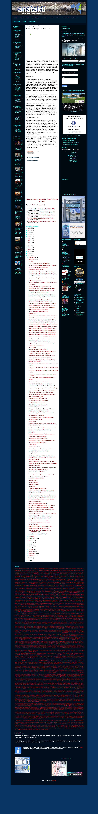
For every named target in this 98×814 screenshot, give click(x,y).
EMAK (48, 639)
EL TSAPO (40, 639)
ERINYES (51, 641)
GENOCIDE (18, 652)
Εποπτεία (51, 583)
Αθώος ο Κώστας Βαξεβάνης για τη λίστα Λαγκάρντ (41, 392)
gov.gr (76, 652)
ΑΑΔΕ (47, 568)
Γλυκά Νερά (40, 576)
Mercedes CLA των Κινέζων (24, 679)
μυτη (72, 594)
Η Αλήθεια (39, 585)
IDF (53, 660)
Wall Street (80, 725)
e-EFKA (29, 638)
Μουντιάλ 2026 (52, 594)
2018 (29, 245)
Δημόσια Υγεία (45, 577)
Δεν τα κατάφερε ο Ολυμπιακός (36, 415)
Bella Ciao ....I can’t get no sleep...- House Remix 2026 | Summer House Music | (18, 251)
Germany (31, 261)
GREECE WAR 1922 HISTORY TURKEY (56, 653)
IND (82, 660)
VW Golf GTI (44, 725)
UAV (54, 720)
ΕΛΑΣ (64, 582)
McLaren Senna (36, 678)
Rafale (16, 701)
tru (58, 717)
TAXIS (33, 713)
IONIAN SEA (74, 662)
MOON (34, 686)
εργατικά (71, 583)
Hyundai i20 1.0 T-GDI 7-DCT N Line (73, 657)
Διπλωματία (45, 579)
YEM (19, 729)
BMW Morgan (17, 626)
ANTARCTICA (24, 615)
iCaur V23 (69, 659)
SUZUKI (61, 711)
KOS (78, 669)
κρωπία (66, 590)
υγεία (19, 608)
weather (38, 726)
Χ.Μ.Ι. (67, 607)
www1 (39, 728)
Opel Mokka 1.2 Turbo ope (47, 692)
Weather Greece (44, 726)
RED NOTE (41, 701)
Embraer (51, 639)
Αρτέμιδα (45, 572)
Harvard (81, 654)
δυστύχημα (52, 579)
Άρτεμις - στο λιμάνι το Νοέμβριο (36, 471)
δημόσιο (50, 578)
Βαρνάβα (25, 575)
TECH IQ (43, 713)
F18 (33, 643)
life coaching (41, 674)
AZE (28, 621)
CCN (36, 628)
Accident (60, 609)
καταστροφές (53, 588)
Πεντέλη (53, 598)
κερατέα (66, 588)
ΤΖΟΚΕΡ (19, 606)
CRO (24, 634)
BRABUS (48, 626)
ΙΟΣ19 (56, 587)
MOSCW (46, 686)
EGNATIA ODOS (18, 639)
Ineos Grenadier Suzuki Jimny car (31, 662)
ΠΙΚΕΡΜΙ (73, 158)
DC (41, 635)
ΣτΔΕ (45, 603)
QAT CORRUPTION (70, 700)
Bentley (55, 622)
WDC (35, 726)
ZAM (25, 729)
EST (74, 641)
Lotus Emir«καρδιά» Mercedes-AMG (24, 675)
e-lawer (77, 308)
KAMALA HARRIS (36, 667)
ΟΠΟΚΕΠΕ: (41, 597)
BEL (46, 622)
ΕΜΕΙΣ (15, 18)
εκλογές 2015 (51, 580)
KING (31, 669)
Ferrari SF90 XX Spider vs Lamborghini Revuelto (55, 646)
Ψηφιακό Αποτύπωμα (28, 609)
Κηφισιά (78, 588)
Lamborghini (47, 670)
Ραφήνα (39, 601)
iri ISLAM (42, 663)
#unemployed (41, 568)
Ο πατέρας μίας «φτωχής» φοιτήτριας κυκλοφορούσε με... (43, 336)
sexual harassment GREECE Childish (39, 707)
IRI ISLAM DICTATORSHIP (50, 663)
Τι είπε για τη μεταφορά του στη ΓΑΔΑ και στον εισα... (41, 434)
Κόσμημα (48, 590)
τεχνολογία (80, 604)
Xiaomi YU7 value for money (61, 728)
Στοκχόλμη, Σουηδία (33, 484)
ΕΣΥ (74, 583)
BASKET (19, 622)
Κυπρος (81, 590)
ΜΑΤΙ (53, 592)
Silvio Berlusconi (68, 707)
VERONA (75, 722)
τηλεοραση (24, 606)
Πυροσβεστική (29, 601)
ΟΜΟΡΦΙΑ (65, 18)
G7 (59, 650)
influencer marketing (46, 662)
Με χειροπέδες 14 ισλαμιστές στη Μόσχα (38, 476)
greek (79, 653)
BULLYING (29, 627)
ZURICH (42, 729)
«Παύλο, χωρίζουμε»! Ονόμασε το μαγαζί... (39, 528)
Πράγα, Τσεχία (32, 444)
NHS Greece (28, 688)
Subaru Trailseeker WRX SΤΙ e (28, 711)
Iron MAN (79, 663)
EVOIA (74, 642)
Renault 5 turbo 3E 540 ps (25, 703)
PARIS (52, 694)
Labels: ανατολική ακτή (30, 670)
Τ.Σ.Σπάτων (55, 604)
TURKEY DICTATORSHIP (37, 719)
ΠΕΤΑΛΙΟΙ (74, 598)
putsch (44, 700)
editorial (72, 638)
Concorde (46, 631)
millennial (27, 684)
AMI (47, 613)
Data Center (27, 635)
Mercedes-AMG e (34, 680)
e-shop (32, 638)
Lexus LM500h (17, 674)
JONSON (60, 666)
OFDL (39, 691)
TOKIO (55, 715)
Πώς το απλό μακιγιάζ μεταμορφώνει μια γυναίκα (40, 515)
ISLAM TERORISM (26, 665)
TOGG (52, 715)
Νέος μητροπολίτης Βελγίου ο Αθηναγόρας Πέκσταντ (41, 408)
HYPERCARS (58, 657)
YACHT (74, 728)
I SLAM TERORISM (60, 659)
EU (15, 642)
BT (63, 626)
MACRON (69, 675)
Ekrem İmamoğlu (27, 639)
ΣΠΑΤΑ (73, 153)
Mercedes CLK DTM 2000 (43, 679)
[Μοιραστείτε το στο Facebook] (32, 153)
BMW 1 (61, 623)
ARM (64, 615)
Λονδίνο (70, 591)
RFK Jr (74, 703)
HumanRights (25, 657)
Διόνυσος (40, 579)
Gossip (69, 652)
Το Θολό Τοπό (79, 316)
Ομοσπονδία (22, 597)
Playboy (68, 696)
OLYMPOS (55, 691)
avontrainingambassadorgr (20, 621)
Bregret (55, 626)
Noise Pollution (18, 690)
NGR (24, 688)
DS (64, 637)
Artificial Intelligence (77, 615)
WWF (33, 728)
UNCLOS (72, 720)
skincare (78, 707)
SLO (57, 708)
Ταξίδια (59, 604)
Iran (27, 663)
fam (42, 643)
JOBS (43, 666)
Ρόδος (50, 601)
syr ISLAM (48, 712)
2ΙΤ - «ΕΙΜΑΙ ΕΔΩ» (33, 524)
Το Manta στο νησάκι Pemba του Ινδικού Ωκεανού (41, 455)
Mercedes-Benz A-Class (19, 682)
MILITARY (76, 683)
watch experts (30, 726)
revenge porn (70, 703)
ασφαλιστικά (17, 573)
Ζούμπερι (32, 585)
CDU (41, 628)
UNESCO (17, 722)
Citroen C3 (64, 630)
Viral (28, 723)
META (76, 682)
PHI (47, 696)
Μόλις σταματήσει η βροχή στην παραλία (38, 411)
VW (36, 725)
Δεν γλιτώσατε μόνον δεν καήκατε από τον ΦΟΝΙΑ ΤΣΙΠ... (41, 208)
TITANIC (48, 715)
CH (46, 628)
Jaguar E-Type (58, 665)
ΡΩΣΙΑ (53, 601)
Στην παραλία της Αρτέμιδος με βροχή (38, 349)
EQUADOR (44, 641)
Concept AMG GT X (39, 631)
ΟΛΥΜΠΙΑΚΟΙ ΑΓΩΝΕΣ (73, 596)
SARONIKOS (34, 705)
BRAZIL (52, 626)
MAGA (82, 675)
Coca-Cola (24, 631)
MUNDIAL (70, 686)
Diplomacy (16, 637)
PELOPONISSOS (73, 695)
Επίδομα (42, 583)
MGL (47, 683)
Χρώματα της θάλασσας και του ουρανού (38, 292)
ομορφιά (17, 597)
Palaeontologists (42, 694)
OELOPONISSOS (34, 691)
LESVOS (81, 672)
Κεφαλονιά (71, 588)
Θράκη (28, 587)
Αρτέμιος (49, 572)
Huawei (17, 657)
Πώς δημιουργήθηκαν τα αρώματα (37, 402)
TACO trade (61, 712)
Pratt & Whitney (68, 699)
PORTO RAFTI (50, 699)
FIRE (45, 647)
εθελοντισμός (71, 579)
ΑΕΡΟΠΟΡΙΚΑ (69, 568)
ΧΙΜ (82, 607)
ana (53, 613)
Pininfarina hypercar (52, 696)
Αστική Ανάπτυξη (76, 572)
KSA (17, 670)
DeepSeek (47, 635)
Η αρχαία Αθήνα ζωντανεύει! (35, 280)
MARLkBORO (56, 676)
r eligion (82, 700)
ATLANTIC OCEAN (51, 616)
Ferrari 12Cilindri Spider (28, 645)
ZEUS (39, 729)
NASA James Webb (41, 687)
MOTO (50, 686)
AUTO (64, 618)
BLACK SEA (43, 623)
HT (15, 657)
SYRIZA (52, 712)
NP (58, 690)
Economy (66, 638)
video (16, 723)
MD (44, 678)
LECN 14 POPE (76, 672)
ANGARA (69, 613)
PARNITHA (57, 694)
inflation (40, 662)
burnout (55, 627)
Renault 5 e (76, 701)
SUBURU (36, 711)
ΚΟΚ (37, 590)
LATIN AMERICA (52, 672)
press (82, 699)
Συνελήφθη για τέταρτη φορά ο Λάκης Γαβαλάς (40, 518)
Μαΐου (30, 547)
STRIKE (81, 709)
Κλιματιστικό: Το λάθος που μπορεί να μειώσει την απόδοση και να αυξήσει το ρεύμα (73, 35)
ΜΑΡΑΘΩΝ (32, 593)
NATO (47, 687)
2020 (29, 240)
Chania (50, 628)
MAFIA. (79, 675)
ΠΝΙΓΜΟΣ (25, 600)
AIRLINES (58, 610)
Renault (53, 701)
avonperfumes (56, 619)
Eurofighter (31, 642)
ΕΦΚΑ (23, 585)
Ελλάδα (67, 582)
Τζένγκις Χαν (32, 486)
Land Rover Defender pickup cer (35, 672)
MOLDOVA (17, 686)
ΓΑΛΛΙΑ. (69, 575)
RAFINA (19, 701)
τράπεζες (61, 606)
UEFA (59, 720)
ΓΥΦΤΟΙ (57, 576)
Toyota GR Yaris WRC (73, 716)
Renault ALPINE (33, 703)
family (44, 643)
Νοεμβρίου (31, 259)
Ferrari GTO (24, 646)
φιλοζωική (40, 607)
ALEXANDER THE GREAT (26, 611)
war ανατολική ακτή (21, 726)
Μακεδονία (22, 592)
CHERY (66, 628)
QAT (54, 700)
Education (77, 638)
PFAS (45, 696)
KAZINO (55, 667)
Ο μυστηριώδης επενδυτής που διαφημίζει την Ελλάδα (42, 440)
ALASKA (73, 610)
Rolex (42, 704)
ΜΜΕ (37, 594)
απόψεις (37, 572)
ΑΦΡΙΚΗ (79, 573)
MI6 (49, 683)
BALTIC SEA (65, 621)
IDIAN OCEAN (57, 660)
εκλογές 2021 (73, 580)
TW (45, 720)
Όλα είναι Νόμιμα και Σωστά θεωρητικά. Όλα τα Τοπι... (40, 218)
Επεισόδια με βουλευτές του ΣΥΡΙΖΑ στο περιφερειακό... (42, 307)
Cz (67, 634)
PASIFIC (66, 694)
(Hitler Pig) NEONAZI (23, 568)
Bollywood (44, 626)
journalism (72, 666)
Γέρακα (78, 575)
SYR (44, 712)
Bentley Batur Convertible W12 (63, 622)
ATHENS (35, 616)
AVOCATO (81, 618)
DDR (43, 635)
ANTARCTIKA (29, 615)
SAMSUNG (23, 705)
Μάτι (56, 592)
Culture (41, 634)
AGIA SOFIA (29, 610)
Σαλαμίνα (57, 601)
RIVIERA (81, 703)
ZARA (30, 729)
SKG (75, 707)
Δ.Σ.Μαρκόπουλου (79, 576)
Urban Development (26, 722)
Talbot (74, 712)
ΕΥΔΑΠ (81, 583)
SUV (58, 711)
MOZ (57, 686)
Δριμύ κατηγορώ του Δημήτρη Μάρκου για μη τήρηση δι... (42, 332)
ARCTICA (54, 615)
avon (16, 619)
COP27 (78, 631)
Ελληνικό (24, 583)
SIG (61, 707)
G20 (57, 650)
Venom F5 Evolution (66, 722)
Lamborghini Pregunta (74, 670)
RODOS (36, 704)
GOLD (59, 652)
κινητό (24, 590)
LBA (61, 672)
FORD (67, 647)
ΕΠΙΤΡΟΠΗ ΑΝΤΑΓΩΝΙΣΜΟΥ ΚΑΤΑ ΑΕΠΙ (38, 469)
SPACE (45, 709)
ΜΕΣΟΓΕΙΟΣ (61, 592)
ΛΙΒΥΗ (61, 591)
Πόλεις (29, 600)
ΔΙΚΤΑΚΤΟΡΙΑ (34, 579)
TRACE (28, 717)
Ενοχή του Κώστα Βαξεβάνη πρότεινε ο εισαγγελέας (41, 417)
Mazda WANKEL (18, 678)
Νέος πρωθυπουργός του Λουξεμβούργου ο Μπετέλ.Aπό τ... (43, 324)
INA (81, 660)
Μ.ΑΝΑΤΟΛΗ (80, 591)
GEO (22, 652)
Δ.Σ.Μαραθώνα (71, 576)
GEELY (76, 650)
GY (56, 654)
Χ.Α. (64, 607)
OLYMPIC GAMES (47, 691)
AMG (44, 613)
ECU (69, 638)
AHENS (36, 610)
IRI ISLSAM (33, 663)
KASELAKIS (44, 667)
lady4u (41, 670)
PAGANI (17, 694)
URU (36, 722)
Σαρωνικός (77, 601)
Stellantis (75, 709)
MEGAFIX (63, 678)
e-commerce (24, 638)
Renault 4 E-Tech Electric (60, 701)
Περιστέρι (64, 598)
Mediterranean (52, 678)
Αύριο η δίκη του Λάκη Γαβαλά (36, 396)
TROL (57, 717)
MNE (73, 684)
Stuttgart (17, 711)
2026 (29, 228)
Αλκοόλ (32, 570)
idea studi (36, 660)
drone (58, 637)
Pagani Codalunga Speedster (24, 694)
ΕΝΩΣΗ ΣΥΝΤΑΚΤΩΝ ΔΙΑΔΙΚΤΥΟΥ (65, 296)
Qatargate (77, 700)
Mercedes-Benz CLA (28, 682)
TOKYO (58, 715)
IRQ (82, 663)
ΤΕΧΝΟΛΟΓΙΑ (75, 18)
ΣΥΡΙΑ (21, 604)
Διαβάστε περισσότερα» (76, 110)
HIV (54, 656)
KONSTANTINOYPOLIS (68, 669)
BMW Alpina (72, 623)
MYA (16, 687)
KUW (19, 670)
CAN (80, 627)
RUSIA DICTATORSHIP (77, 704)
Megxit (67, 678)
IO (67, 662)
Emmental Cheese (57, 639)
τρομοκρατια (71, 606)
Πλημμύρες (21, 600)
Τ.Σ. (51, 604)
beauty (34, 622)
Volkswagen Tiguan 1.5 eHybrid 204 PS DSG (75, 723)
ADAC (64, 609)
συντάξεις (17, 604)
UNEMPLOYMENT (78, 720)
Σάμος (61, 601)
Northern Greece (40, 690)
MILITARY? (21, 684)
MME (69, 684)
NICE (33, 688)
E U (81, 637)
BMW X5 (21, 626)
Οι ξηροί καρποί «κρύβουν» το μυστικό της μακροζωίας (42, 505)
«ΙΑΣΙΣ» (16, 568)
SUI (47, 711)
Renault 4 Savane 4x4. (69, 701)
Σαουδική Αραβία (71, 601)
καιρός (81, 587)
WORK (74, 726)
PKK (64, 696)
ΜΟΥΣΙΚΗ (44, 18)
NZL (30, 691)
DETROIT (60, 635)
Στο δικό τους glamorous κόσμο (36, 478)
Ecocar (62, 638)
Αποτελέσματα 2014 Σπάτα (28, 572)
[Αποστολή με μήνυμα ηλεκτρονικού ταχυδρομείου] (28, 153)
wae (72, 725)
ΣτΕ (47, 603)
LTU (39, 675)
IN (79, 660)
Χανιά (74, 607)
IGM (61, 660)
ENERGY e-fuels (68, 639)
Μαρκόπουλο (39, 592)
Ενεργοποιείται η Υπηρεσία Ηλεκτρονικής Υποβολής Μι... (42, 343)
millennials (32, 684)
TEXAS (76, 713)
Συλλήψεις (73, 603)
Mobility (77, 684)
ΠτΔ (82, 600)
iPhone (23, 663)
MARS (60, 676)
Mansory (30, 676)
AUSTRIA (58, 618)
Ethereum (79, 641)
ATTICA (58, 616)
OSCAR (77, 692)
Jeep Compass (31, 666)
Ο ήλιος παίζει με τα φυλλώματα (36, 345)
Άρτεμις (54, 572)
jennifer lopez (36, 666)
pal (37, 694)
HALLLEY (73, 654)
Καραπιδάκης (22, 588)
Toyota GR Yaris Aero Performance (53, 716)
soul (42, 709)
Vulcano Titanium (27, 725)
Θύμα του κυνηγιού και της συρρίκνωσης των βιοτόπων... (42, 296)
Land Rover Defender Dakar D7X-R (21, 672)
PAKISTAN (35, 694)
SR (63, 709)
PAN (48, 694)
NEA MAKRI (68, 687)
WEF (50, 726)
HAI (70, 654)
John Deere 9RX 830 (49, 666)
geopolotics (26, 652)
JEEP (80, 665)
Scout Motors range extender (57, 705)
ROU (64, 704)
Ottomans (81, 692)
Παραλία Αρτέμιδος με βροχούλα (36, 269)
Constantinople (65, 631)
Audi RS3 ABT (39, 618)
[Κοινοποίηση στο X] (30, 153)
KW (21, 670)
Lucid (42, 675)
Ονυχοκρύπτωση (29, 597)
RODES (31, 704)
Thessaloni (17, 715)
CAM (77, 627)
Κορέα (39, 590)
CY (55, 634)
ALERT (18, 611)
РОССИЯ (46, 729)
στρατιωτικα (61, 603)
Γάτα (72, 575)
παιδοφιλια (64, 597)
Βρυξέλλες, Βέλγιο (33, 480)
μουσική (58, 594)
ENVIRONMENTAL (33, 641)
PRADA (63, 699)
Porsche (42, 698)
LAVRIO (58, 672)
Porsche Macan (34, 699)
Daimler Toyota (17, 635)
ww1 (28, 728)
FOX (22, 650)
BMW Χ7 (67, 623)
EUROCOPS (26, 642)
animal (73, 613)
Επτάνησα (56, 583)
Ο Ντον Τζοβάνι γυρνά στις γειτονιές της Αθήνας (40, 526)
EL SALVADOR (34, 639)
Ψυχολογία (41, 609)
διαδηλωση (60, 577)
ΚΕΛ (70, 162)
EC (53, 638)
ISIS (16, 665)
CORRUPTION (18, 633)
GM (57, 652)
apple (42, 615)
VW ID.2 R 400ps (64, 725)
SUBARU (20, 711)
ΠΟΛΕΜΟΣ (34, 600)
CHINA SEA (34, 630)
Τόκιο (33, 606)
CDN (38, 628)
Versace (79, 722)
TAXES (27, 713)
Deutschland (65, 636)
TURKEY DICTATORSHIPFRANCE (53, 719)
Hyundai (64, 657)
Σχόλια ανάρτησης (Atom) (38, 204)
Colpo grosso (31, 631)
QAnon (47, 700)
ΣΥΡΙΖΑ (34, 604)
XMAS (71, 728)
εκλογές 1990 (21, 580)
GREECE (23, 653)
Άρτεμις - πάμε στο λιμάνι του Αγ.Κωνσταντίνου (40, 429)
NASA (35, 687)
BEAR (31, 622)
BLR (47, 623)
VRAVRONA (21, 725)
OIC (42, 691)
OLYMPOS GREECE (62, 691)
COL (27, 631)
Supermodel (54, 711)
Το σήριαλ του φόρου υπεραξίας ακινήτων (66, 314)
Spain (52, 709)
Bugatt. (66, 626)
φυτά (52, 607)
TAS (23, 713)
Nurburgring (21, 691)
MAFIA (75, 675)
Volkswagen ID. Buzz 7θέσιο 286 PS (43, 723)
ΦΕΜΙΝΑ (31, 607)
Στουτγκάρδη (56, 603)
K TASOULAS (26, 667)
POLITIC (17, 698)
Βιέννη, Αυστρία (32, 347)
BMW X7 (25, 626)
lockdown (49, 674)
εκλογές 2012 (38, 580)
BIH (28, 623)
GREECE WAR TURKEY (72, 653)
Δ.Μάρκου (62, 576)
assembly (16, 616)
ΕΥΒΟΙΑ (78, 583)
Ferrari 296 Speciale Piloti (56, 645)
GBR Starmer (70, 650)
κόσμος (52, 590)
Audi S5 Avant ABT (46, 618)
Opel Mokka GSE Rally (63, 692)
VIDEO (58, 18)
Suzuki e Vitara (66, 711)
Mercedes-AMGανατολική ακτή (51, 680)
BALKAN (53, 621)
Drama (52, 637)
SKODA (81, 707)
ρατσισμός (34, 601)
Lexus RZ (26, 674)
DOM (35, 637)
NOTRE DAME (49, 690)
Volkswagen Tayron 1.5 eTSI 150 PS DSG (58, 723)
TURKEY (26, 719)
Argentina (61, 615)
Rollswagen (51, 704)
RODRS (39, 704)
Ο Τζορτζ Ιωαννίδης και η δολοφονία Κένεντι (39, 522)
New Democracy (20, 688)
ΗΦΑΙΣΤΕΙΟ (62, 585)
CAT (25, 628)
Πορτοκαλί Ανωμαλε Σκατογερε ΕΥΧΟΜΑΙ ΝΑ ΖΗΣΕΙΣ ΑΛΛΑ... (42, 221)
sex (72, 705)
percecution (17, 696)
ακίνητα (19, 570)
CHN (42, 630)
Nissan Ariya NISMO (41, 688)
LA (23, 670)
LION (45, 674)
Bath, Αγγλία (32, 432)
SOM (40, 709)
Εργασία (67, 583)
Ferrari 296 (49, 645)
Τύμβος (16, 607)
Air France (41, 610)
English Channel (25, 641)
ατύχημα (53, 573)
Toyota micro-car (77, 715)
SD (64, 705)
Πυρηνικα (17, 601)
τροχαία (76, 606)
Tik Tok (41, 715)
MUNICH (75, 686)
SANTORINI (29, 705)
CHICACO (73, 628)
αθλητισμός (80, 568)
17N (45, 568)
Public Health (40, 700)
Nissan (35, 688)
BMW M (29, 625)
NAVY (58, 687)
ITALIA (44, 665)
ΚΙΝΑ (82, 588)
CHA (48, 628)
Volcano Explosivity (32, 723)
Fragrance (25, 650)
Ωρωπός (46, 609)
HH (39, 656)
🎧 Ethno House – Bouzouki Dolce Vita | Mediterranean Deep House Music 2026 (19, 227)
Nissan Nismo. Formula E (63, 688)
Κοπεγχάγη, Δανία (33, 453)
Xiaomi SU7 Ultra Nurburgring (50, 728)
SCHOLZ (47, 705)
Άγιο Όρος (51, 568)
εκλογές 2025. (38, 582)
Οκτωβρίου (32, 536)
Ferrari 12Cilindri (21, 645)
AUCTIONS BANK (76, 616)
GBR (67, 650)
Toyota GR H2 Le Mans (34, 716)
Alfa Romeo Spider (57, 611)
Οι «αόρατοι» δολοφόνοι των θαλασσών (38, 381)
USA (38, 722)
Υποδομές (26, 607)
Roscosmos (60, 704)
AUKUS (51, 618)
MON (20, 686)
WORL (77, 726)
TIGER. (38, 715)
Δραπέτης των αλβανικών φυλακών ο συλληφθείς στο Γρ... (43, 423)
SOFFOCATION (27, 709)
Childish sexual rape (23, 630)
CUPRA (48, 634)
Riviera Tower (17, 704)
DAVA (31, 635)
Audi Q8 (19, 618)
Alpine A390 (70, 611)
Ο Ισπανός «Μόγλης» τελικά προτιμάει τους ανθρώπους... (43, 390)
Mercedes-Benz (61, 680)
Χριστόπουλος (18, 609)
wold (64, 726)
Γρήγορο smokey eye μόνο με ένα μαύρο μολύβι (40, 301)
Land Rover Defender (46, 671)
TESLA (66, 713)
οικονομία (64, 596)
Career (16, 628)
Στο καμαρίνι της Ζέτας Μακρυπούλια (38, 534)
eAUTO (45, 638)
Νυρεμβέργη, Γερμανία (34, 425)
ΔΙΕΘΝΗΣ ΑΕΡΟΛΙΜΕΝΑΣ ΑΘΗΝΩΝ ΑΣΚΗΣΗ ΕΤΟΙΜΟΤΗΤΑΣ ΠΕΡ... (40, 531)
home (58, 656)
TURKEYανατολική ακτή (78, 719)
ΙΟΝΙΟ (52, 587)
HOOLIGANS (80, 656)
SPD (58, 709)
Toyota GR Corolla (26, 716)
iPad (20, 663)
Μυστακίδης (68, 594)
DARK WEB (22, 635)
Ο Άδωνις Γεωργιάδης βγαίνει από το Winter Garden (41, 499)
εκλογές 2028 (50, 582)
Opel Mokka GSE (55, 692)
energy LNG (81, 639)
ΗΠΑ (50, 585)
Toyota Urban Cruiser (19, 717)
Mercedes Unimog (66, 679)
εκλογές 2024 (25, 582)
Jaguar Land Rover (66, 665)
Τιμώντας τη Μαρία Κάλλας (35, 406)
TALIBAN (77, 712)
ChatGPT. (62, 628)
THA (80, 713)
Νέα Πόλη (30, 596)
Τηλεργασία (30, 606)
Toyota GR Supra (42, 716)
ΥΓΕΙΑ (24, 21)
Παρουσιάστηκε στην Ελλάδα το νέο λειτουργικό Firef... (42, 288)
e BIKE (79, 637)
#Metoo (35, 568)
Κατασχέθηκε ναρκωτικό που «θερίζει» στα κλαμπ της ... (42, 394)
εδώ (81, 747)
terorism (62, 713)
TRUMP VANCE (79, 717)
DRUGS (62, 637)
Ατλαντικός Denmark (25, 573)
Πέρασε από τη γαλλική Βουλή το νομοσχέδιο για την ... (42, 305)
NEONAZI (74, 687)
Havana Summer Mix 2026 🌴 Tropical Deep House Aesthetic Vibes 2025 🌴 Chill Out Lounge (19, 267)
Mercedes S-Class (59, 679)
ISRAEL (34, 665)
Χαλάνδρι (70, 607)
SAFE (16, 705)
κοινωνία (33, 590)
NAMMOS (28, 687)
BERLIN (16, 623)
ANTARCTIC (17, 615)
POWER (57, 699)
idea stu (29, 660)
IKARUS (63, 660)
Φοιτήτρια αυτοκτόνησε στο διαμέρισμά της (39, 263)
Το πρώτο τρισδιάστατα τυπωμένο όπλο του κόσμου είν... (43, 282)
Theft (82, 713)
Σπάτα (28, 603)
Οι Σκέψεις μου (79, 314)
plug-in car (73, 696)
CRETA (73, 633)
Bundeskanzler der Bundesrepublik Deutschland (43, 627)
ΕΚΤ (62, 582)
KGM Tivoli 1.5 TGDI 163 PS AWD (77, 667)
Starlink (67, 709)
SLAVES (52, 708)
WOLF (66, 726)
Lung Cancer (45, 675)
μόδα (43, 594)
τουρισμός (41, 606)
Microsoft (60, 683)
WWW (36, 728)
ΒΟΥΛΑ (47, 575)
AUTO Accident (70, 618)
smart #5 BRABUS (78, 708)
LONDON (75, 674)
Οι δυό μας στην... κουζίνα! (66, 284)
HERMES (37, 656)
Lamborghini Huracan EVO (65, 670)
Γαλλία (64, 575)
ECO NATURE (57, 638)
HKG (56, 656)
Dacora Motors (77, 634)
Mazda (82, 676)
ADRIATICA (74, 609)
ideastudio (49, 660)
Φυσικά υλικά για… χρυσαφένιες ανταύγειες (39, 299)
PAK (32, 694)
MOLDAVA (81, 684)
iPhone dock (32, 284)
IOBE (69, 662)
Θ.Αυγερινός (72, 585)
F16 (31, 643)
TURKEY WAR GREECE (67, 719)
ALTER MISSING (76, 611)
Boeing (38, 626)
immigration (75, 660)
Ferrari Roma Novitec (42, 646)
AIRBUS (53, 610)
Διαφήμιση (80, 577)
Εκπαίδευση (56, 582)
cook (75, 631)
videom (19, 723)
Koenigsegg (54, 669)
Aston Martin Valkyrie (28, 616)
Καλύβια (16, 588)
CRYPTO (31, 634)
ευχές (20, 585)
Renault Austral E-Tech (42, 703)
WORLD (81, 726)
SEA (66, 705)
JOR (69, 666)
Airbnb (49, 610)
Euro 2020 (21, 642)
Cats (27, 628)
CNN (15, 631)
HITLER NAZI (50, 656)
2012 (29, 558)
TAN (21, 713)
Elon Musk (44, 639)
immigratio (70, 660)
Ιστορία (73, 587)
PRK (19, 700)
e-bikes (19, 638)
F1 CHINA (28, 643)
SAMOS (19, 705)
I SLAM (55, 659)
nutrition (25, 691)
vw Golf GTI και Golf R (51, 725)
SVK (39, 712)
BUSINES (59, 627)
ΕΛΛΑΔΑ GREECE (73, 582)
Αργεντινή (41, 572)
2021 (29, 238)
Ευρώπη (17, 585)
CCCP (33, 628)
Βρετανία (61, 575)
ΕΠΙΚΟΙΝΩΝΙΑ (32, 21)
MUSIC (51, 18)
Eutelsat (69, 642)
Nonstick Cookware (25, 690)
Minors (49, 684)
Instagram (59, 662)
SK (73, 707)
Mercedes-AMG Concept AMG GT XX (23, 680)
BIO (33, 623)
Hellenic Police (32, 656)
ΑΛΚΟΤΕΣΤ (37, 570)
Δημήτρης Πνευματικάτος (36, 577)
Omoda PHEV (69, 691)
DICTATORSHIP (73, 635)
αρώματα (67, 572)
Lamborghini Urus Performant (24, 671)
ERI (48, 641)
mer (73, 678)
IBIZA (66, 659)
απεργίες (19, 572)
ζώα (35, 585)
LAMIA (31, 671)
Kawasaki (49, 667)
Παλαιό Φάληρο (75, 597)
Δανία (22, 577)
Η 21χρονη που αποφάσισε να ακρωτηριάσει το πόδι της (42, 303)
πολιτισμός (49, 600)
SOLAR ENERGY (35, 709)
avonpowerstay (64, 619)
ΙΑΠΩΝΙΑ (37, 587)
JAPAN (72, 665)
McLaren (23, 678)
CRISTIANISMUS (18, 634)
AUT (61, 618)
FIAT (79, 646)
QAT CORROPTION (60, 700)
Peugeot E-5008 (39, 696)
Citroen (60, 630)
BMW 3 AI (58, 623)
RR (66, 704)
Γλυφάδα (46, 576)
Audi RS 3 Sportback (28, 618)
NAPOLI (32, 687)
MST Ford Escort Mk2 (63, 686)
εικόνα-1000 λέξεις (79, 579)
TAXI (31, 713)
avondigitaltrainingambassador (31, 619)
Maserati (67, 676)
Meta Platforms (80, 682)
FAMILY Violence (51, 643)
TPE (24, 717)
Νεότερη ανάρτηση (32, 199)
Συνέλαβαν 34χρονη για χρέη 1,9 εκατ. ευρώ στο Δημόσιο (42, 497)
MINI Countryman (44, 684)
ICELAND (20, 660)
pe (81, 694)
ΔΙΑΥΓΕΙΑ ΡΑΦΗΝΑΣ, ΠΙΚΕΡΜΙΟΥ (71, 142)
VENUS (72, 722)
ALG (63, 611)
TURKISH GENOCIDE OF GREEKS (34, 720)
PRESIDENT (78, 699)
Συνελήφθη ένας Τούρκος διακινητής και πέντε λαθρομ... (42, 457)
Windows (59, 726)
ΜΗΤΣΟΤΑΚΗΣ (23, 594)
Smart (59, 708)
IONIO (16, 663)
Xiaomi (43, 728)
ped (82, 694)
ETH (76, 641)
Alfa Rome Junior (45, 611)
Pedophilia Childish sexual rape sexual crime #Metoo (56, 695)
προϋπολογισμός (78, 600)
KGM (69, 667)
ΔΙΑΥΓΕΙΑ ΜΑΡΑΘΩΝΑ (68, 140)
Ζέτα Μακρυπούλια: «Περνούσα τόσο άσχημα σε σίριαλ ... (43, 474)
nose (45, 690)
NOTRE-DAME (54, 690)
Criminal (81, 633)
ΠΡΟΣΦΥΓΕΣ (71, 600)
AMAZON (24, 613)
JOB (40, 666)
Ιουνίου (31, 545)
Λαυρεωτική (47, 591)
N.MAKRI (24, 687)
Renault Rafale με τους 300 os (57, 703)
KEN (67, 667)
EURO (17, 642)
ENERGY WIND (18, 641)
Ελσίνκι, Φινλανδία (33, 482)
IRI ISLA (37, 663)
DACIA (72, 634)
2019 (29, 242)
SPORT (61, 709)
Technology (52, 713)
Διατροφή (75, 578)
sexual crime (18, 707)
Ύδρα (23, 607)
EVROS (78, 642)
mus (78, 686)
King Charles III (36, 669)
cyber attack (59, 634)
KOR (76, 669)
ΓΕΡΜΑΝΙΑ (17, 576)
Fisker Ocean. (57, 647)
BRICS (61, 626)
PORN (34, 698)
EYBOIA (22, 643)
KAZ (52, 667)
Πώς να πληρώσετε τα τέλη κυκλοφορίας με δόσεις (41, 448)
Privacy (16, 700)
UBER (57, 720)
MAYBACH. (74, 676)
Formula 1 (19, 650)
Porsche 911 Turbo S (22, 699)
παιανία (52, 597)
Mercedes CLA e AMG (34, 679)
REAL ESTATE (35, 701)
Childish (16, 630)
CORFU (81, 631)
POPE (28, 698)
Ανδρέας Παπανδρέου (67, 570)
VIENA (24, 723)
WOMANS (70, 726)
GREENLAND (40, 654)
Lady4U (77, 310)
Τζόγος (16, 606)
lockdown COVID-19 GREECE (59, 674)
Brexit (58, 626)
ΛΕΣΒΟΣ (57, 591)
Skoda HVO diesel (28, 708)
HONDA (64, 656)
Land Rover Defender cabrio (64, 671)
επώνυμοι (62, 583)
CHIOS (39, 630)
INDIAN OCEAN (21, 662)
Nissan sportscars (71, 688)
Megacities (58, 678)
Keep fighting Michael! (61, 667)
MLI (63, 684)
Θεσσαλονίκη (23, 587)
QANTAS (51, 700)
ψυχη (38, 609)
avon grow (20, 619)
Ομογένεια (81, 596)
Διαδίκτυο (65, 577)
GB (64, 650)
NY (28, 691)
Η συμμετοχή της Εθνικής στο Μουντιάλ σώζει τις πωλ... (42, 385)
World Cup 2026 (24, 728)
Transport (51, 717)
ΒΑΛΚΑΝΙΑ (19, 575)
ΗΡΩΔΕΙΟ (57, 585)
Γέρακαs (81, 575)
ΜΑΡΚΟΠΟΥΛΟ (73, 155)
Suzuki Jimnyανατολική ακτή (74, 711)
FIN (43, 647)
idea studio (43, 661)
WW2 (30, 728)
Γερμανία (22, 576)
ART (67, 615)
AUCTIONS (69, 616)
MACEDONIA (63, 675)
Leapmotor (64, 672)
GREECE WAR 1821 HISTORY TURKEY (36, 653)
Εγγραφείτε (79, 261)
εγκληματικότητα (61, 579)
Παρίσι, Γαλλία (32, 421)
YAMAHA (78, 728)
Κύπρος (16, 591)
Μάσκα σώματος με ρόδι (35, 501)
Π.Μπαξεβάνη (46, 597)
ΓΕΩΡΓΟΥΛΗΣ (33, 576)
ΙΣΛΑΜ (61, 587)
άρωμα (64, 572)
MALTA (22, 676)
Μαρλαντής (45, 592)
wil (51, 726)
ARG (58, 615)
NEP (77, 687)
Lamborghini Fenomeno (54, 670)
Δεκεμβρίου (32, 257)
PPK (61, 699)
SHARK (55, 707)
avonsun (69, 619)
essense (70, 641)
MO (75, 684)
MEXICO (21, 683)
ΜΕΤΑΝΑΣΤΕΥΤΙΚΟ (74, 592)
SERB (69, 705)
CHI (69, 628)
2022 (29, 236)
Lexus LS (22, 674)
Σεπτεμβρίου (32, 538)
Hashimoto (17, 656)
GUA (53, 654)
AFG (21, 610)
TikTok (45, 715)
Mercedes (76, 678)
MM (66, 684)
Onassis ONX (78, 691)
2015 (29, 251)
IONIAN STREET (80, 662)
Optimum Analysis (80, 297)
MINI (39, 684)
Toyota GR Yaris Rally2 (64, 716)
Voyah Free (17, 725)
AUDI (82, 616)
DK (25, 637)
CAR (82, 627)
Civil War (68, 630)
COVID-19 (65, 633)
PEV (43, 696)
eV (71, 642)
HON (61, 656)
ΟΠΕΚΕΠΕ (35, 597)
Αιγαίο (16, 570)
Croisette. (27, 634)
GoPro (66, 652)
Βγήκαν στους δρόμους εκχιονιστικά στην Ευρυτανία (41, 509)
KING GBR (42, 669)
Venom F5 (60, 722)
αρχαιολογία (60, 572)
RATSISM (29, 701)
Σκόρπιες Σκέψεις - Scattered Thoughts (80, 304)
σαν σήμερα (65, 601)
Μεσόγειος (67, 592)
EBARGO (49, 638)
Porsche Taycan (40, 699)
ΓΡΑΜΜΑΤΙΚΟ (52, 576)
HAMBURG (77, 654)
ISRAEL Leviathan (39, 665)
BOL (41, 626)
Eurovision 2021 (59, 642)
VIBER (82, 722)
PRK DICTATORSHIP (25, 700)
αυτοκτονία (74, 573)
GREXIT (50, 654)
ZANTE (27, 729)
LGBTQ (33, 674)
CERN (43, 628)
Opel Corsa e (22, 692)
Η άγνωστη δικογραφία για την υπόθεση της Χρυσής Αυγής (43, 388)
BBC (27, 622)
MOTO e (54, 686)
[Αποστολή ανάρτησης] (38, 151)
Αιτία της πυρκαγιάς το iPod (35, 419)
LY (55, 675)
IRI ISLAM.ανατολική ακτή (64, 663)
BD (28, 622)
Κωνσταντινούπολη (21, 591)
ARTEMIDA (70, 615)
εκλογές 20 (26, 580)
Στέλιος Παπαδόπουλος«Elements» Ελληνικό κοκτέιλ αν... (43, 265)
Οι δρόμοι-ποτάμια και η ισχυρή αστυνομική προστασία (42, 495)
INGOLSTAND (53, 662)
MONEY (24, 686)
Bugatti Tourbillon (20, 627)
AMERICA (35, 613)
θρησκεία (32, 587)
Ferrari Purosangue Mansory (32, 646)
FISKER (53, 647)
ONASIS (74, 691)
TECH (38, 713)
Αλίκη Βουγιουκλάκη (27, 570)
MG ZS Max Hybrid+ (39, 683)
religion (49, 701)
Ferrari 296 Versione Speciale (66, 645)
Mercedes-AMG (73, 679)
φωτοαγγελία (60, 607)
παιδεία (56, 597)
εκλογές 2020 (66, 580)
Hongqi (75, 656)
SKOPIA (40, 708)
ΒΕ (27, 575)
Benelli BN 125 (50, 622)
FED (67, 643)
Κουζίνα (56, 590)
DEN (50, 635)
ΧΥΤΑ (75, 162)
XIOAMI (68, 728)
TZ (50, 720)
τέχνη (66, 604)
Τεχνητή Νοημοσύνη (72, 604)
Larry (46, 672)
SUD (45, 711)
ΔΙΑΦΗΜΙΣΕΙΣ (35, 18)
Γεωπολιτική (27, 576)
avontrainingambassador (78, 619)
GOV (73, 652)
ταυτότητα (62, 604)
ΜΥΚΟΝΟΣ (63, 594)
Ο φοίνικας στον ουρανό (34, 446)
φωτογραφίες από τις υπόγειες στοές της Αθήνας (40, 357)
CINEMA (54, 630)
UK (65, 720)
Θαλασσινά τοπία (33, 313)
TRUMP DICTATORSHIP (70, 717)
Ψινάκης (35, 609)
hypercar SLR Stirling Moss (43, 657)
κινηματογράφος (18, 590)
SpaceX (49, 709)
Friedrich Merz (42, 650)
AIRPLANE (63, 610)
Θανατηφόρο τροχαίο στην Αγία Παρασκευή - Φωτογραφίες (43, 315)
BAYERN (23, 622)
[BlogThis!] (29, 153)
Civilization (73, 630)
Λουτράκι (75, 591)
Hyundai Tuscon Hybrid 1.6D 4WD (47, 659)
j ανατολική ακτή (53, 665)
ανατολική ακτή (56, 570)
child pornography (79, 628)
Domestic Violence (40, 637)
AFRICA (25, 610)
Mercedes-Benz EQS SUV (37, 682)
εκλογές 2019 (59, 580)
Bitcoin (38, 623)
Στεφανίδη (51, 603)
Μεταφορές (81, 592)
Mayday (79, 676)
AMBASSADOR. (30, 613)
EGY (22, 639)
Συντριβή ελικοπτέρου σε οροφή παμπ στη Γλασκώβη (42, 294)
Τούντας (36, 606)
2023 (29, 234)
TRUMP (61, 717)
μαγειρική (17, 592)
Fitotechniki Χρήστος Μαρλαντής (65, 252)
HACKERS (59, 654)
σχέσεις (45, 604)
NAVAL (55, 687)
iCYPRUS (24, 660)
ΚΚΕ (26, 590)
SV (38, 712)
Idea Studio (78, 306)
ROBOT (27, 704)
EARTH (35, 638)
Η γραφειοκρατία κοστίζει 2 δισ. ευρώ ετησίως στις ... (41, 383)
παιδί (60, 597)
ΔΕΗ (25, 577)
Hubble (20, 657)
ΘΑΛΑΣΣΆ (77, 585)
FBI (65, 643)
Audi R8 (22, 618)
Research (65, 703)
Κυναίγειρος (77, 590)
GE (74, 650)
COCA (19, 631)
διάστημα (69, 577)
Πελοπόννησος (47, 598)
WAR (16, 726)
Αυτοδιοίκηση (63, 573)
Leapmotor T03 (70, 672)
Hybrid (32, 657)
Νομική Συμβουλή (64, 243)
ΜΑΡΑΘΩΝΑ (73, 160)
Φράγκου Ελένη (47, 607)
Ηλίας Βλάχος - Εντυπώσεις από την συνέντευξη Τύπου (42, 322)
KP (15, 670)
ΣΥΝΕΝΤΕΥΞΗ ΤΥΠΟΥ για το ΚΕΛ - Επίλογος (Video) (42, 359)
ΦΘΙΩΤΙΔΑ (35, 607)
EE (80, 638)
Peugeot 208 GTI (32, 696)
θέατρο (81, 585)
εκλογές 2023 (18, 582)
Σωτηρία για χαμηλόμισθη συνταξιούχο (38, 438)
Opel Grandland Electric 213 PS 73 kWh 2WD (33, 692)
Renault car (49, 703)
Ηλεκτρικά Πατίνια (45, 585)
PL (66, 696)
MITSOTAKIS (54, 684)
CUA (36, 634)
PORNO (38, 698)
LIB (37, 674)
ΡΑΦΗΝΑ (73, 157)
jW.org (22, 667)
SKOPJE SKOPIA (46, 708)
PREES (73, 699)
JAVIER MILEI (76, 665)
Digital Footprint (80, 635)
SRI (65, 709)
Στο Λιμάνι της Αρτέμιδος (35, 275)
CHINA (29, 630)
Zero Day (36, 729)
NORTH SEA (34, 690)
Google (62, 652)
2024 (29, 232)
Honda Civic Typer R (70, 656)
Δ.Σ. (66, 576)
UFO (62, 720)
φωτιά (55, 607)
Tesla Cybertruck (71, 713)
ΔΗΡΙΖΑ (55, 577)
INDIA (16, 662)
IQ (26, 663)
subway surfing (41, 711)
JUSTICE (77, 666)
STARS (71, 709)
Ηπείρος (53, 585)
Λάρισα (43, 591)
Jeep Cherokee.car (23, 666)
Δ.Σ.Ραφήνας (18, 577)
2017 (29, 247)
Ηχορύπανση (66, 585)
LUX (49, 675)
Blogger (54, 780)
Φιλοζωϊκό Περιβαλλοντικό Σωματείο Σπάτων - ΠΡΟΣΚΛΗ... (43, 513)
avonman (45, 619)
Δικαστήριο (29, 579)
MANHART (26, 676)
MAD (72, 675)
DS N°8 (70, 637)
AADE (51, 609)
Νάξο (74, 594)
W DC (70, 725)
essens (67, 641)
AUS (54, 618)
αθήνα (74, 568)
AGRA (33, 610)
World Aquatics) (17, 728)
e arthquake (75, 637)
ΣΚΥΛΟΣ (20, 603)
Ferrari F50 (19, 646)
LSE (37, 675)
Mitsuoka (60, 684)
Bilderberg (31, 623)
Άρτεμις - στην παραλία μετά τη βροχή (38, 503)
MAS (63, 676)
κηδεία (74, 588)
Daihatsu (81, 634)
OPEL (18, 692)
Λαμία (39, 591)
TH (78, 713)
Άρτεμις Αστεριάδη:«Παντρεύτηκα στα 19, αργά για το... (42, 461)
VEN (52, 722)
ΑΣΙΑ (71, 572)
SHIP (59, 707)
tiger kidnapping (34, 715)
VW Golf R (58, 725)
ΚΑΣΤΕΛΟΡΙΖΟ (40, 588)
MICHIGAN (52, 683)
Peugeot (27, 696)
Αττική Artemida (41, 573)
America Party (40, 613)
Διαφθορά (17, 579)
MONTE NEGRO (29, 686)
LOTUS (79, 674)
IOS (18, 663)
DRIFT (55, 637)
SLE (55, 708)
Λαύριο (52, 591)
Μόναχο (31, 379)
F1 (24, 643)
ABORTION (56, 609)
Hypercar (36, 657)
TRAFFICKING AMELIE (43, 717)
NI (31, 688)
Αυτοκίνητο (69, 573)
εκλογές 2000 (31, 580)
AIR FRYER (46, 610)
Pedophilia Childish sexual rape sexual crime (31, 695)
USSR (41, 722)
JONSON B (65, 666)
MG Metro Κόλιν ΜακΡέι (30, 683)
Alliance (66, 611)
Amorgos (50, 613)
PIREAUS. (60, 696)
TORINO (62, 715)
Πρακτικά (66, 600)
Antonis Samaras (36, 615)
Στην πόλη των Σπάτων (34, 465)
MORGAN (38, 686)
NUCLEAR (75, 690)
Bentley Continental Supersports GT (76, 622)
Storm (78, 709)
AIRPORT (68, 610)
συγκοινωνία (68, 603)
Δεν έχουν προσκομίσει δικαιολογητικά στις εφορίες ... (41, 507)
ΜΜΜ (40, 594)
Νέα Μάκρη (25, 596)
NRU (60, 690)
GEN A (80, 650)
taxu (36, 713)
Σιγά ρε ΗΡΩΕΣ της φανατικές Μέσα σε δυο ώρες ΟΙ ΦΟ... (41, 212)
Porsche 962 (28, 699)
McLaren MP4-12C (28, 678)
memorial (71, 678)
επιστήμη (47, 583)
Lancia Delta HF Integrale (37, 671)
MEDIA (47, 678)
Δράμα (48, 579)
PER (82, 695)
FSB (50, 650)
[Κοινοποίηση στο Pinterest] (33, 153)
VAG (45, 722)
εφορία (27, 585)
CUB (38, 634)
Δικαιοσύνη (23, 579)
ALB (77, 610)
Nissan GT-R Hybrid (49, 688)
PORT (45, 699)
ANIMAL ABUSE (80, 613)
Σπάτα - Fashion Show (36, 603)
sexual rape (51, 707)
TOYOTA (71, 715)
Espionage (62, 641)
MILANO (71, 683)
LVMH (53, 675)
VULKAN (33, 725)
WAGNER (76, 725)
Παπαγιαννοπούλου (18, 598)
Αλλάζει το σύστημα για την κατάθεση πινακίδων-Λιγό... (42, 377)
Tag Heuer (65, 712)
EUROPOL (48, 642)
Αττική (35, 573)
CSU (34, 634)
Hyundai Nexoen (37, 659)
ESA (54, 641)
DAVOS (33, 635)
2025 (29, 230)
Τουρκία (47, 606)
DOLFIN (31, 637)
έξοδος (37, 583)
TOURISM (66, 715)
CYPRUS (65, 634)
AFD (19, 610)
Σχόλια (78, 244)
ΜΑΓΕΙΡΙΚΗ (17, 21)
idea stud (32, 660)
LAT (47, 672)
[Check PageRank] (79, 288)
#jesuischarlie (30, 568)
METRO (16, 683)
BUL (25, 627)
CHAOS (53, 628)
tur (22, 719)
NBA (60, 687)
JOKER (55, 666)
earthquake (40, 638)
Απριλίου (31, 549)
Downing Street (48, 637)
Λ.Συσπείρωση (34, 591)
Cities (57, 630)
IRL (76, 663)
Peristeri (20, 696)
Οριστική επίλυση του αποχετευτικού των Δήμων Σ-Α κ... (42, 319)
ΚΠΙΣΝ (59, 590)
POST (55, 699)
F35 (35, 643)
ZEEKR (32, 729)
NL (76, 688)
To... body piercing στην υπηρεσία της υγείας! (40, 286)
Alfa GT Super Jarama (37, 611)
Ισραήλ (68, 587)
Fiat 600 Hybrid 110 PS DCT (33, 647)
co (17, 631)
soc (82, 708)
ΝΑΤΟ (82, 594)
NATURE (52, 687)
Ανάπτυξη (44, 570)
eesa (82, 638)
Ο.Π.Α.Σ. (52, 596)
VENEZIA (56, 722)
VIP (26, 723)
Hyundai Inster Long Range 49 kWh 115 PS (26, 659)
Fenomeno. (70, 643)
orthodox (74, 692)
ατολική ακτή (31, 573)
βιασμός (31, 575)
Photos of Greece (80, 312)
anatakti (57, 613)
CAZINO (30, 628)
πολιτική (44, 600)
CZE (70, 634)
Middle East (66, 683)
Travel (54, 717)
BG (22, 623)
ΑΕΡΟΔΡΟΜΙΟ (62, 568)
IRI (29, 663)
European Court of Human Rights (39, 642)
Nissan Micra (55, 688)
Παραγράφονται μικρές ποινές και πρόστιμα (39, 450)
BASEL (16, 622)
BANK (77, 621)
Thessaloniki (23, 715)
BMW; (32, 626)
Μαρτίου (31, 551)
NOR (30, 690)
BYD (63, 627)
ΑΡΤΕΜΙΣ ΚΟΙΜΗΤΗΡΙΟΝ (35, 361)
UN (69, 720)
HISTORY (43, 656)
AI (38, 610)
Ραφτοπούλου (44, 601)
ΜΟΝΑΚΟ (47, 594)
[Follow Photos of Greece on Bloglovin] (79, 282)
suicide (50, 711)
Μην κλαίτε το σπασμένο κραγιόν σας (38, 404)
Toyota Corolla (19, 716)
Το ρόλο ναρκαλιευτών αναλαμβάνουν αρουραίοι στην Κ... (42, 351)
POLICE (81, 696)
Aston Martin (21, 616)
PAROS (62, 694)
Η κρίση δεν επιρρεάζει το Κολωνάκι (37, 488)
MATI (70, 676)
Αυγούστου (32, 540)
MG (24, 683)
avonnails (50, 619)
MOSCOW (43, 686)
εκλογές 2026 (44, 582)
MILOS (36, 684)
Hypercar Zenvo (52, 657)
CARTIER (22, 628)
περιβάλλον (58, 598)
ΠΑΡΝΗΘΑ (31, 598)
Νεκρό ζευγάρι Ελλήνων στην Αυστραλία (38, 400)
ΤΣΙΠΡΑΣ (81, 606)
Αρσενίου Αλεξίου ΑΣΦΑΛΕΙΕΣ (80, 300)
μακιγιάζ (26, 592)
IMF (66, 660)
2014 (29, 253)
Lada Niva (38, 670)
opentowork (70, 692)
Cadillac (74, 627)
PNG (76, 696)
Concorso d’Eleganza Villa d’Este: (54, 631)
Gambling (62, 650)
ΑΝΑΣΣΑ (48, 570)
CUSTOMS (53, 634)
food (64, 647)
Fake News (38, 643)
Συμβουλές (81, 603)
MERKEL (72, 682)
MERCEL (69, 682)
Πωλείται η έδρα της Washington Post (38, 398)
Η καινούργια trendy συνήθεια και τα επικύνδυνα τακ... (42, 490)
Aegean (78, 609)
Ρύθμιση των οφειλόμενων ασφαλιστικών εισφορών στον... (43, 467)
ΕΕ (66, 579)
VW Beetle (39, 725)
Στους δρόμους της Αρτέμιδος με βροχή (38, 309)
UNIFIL (20, 722)
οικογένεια (59, 596)
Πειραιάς (41, 598)
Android (65, 613)
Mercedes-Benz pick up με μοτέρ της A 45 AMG (74, 680)
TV (43, 720)
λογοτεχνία (65, 591)
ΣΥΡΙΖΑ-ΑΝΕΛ (39, 604)
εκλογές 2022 (80, 580)
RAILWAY (24, 701)
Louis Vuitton (34, 675)
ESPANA (58, 641)
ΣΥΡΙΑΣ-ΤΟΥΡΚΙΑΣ (27, 604)
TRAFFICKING (34, 717)
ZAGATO (22, 729)
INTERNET (64, 662)
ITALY (47, 665)
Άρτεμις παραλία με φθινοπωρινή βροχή (38, 311)
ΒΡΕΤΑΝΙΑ (56, 575)
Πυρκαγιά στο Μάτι (22, 601)
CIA (47, 630)
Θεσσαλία (17, 587)
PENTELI (79, 695)
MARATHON (50, 676)
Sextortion (81, 705)
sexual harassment (25, 707)
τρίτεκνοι (65, 606)
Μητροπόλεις (17, 594)
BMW (54, 623)
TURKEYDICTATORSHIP (20, 720)
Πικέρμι (78, 598)
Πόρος (54, 600)
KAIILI (30, 667)
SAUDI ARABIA (40, 705)
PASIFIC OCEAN (72, 694)
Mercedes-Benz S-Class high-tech (48, 682)
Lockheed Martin (70, 674)
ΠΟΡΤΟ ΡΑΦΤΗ (59, 600)
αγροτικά (56, 568)
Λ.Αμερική (28, 591)
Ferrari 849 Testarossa (76, 645)
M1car (58, 675)
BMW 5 (64, 623)
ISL (17, 665)
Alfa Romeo (51, 611)
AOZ (40, 615)
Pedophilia (17, 695)
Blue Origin (51, 623)
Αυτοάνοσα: (57, 573)
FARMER (58, 643)
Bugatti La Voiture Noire (76, 626)
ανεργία (73, 570)
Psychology (35, 700)
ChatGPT (58, 628)
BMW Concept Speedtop (78, 623)
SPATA (55, 709)
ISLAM (20, 665)
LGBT (29, 674)
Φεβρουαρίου (32, 553)
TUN (21, 719)
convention (71, 631)
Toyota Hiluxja (80, 716)
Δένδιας (28, 577)
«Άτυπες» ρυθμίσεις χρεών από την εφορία (39, 340)
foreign (16, 650)
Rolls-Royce (46, 704)
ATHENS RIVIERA (42, 616)
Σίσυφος (17, 603)
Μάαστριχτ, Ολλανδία (34, 459)
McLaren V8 (41, 678)
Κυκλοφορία (72, 590)
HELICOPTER (26, 656)
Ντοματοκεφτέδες (69, 287)
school (51, 705)
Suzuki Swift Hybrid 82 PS (32, 712)
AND (62, 613)
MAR (45, 676)
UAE (52, 720)
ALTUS (80, 611)
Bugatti (69, 626)
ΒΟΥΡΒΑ (52, 575)
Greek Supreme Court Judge (30, 654)
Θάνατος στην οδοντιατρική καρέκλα (37, 436)
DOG (28, 637)
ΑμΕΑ (40, 570)
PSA (31, 700)
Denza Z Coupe (55, 635)
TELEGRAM (57, 713)
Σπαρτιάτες (24, 603)
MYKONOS (20, 687)
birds (36, 623)
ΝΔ (15, 596)
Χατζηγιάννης (78, 607)
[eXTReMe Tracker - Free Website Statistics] (79, 291)
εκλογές (16, 580)
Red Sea (46, 701)
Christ (44, 630)
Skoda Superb (35, 708)
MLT (65, 684)
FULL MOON (53, 650)
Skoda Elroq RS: (18, 708)
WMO (62, 726)
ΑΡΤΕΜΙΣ (73, 152)
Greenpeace (46, 654)
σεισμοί (81, 601)
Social (16, 709)
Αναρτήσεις (79, 241)
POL (78, 696)
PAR (50, 694)
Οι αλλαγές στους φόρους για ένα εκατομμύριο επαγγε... (42, 338)
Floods (62, 647)
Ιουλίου (31, 542)
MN (71, 684)
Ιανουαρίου (32, 555)
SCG (44, 705)
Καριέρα (27, 588)
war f (26, 726)
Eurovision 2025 (65, 642)
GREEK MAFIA (20, 654)
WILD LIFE (54, 726)
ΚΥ (69, 590)
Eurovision (53, 642)
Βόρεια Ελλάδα (42, 575)
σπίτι (42, 603)
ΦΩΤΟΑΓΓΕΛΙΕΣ (24, 18)
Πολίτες (39, 600)
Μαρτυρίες (50, 592)
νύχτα (41, 596)
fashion (62, 643)
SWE (42, 712)
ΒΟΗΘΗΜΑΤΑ (36, 575)
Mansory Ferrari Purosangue (38, 676)
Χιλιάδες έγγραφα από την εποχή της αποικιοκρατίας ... (42, 290)
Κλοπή (29, 590)
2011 (29, 560)
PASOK (78, 694)
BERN (20, 623)
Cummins (45, 634)
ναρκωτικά (77, 594)
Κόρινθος (43, 590)
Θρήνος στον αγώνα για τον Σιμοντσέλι (38, 267)
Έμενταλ (28, 583)
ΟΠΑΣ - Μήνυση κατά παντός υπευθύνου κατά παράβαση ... (43, 317)
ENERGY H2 (75, 639)
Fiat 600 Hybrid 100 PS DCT (22, 647)
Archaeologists (48, 615)
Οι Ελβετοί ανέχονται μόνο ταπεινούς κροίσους (40, 520)
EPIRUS (40, 641)
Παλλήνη (81, 597)
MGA (45, 683)
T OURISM (57, 712)
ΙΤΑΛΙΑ (77, 587)
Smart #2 (73, 708)
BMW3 (35, 626)
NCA (62, 687)
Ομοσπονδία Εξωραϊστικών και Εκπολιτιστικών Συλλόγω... (43, 413)
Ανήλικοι (76, 570)
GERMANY (32, 652)
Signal (63, 707)
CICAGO (50, 630)
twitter (48, 720)
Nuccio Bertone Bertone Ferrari (67, 690)
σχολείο (48, 604)
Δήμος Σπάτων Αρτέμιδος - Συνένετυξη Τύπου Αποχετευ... (43, 271)
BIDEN (25, 623)
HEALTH (21, 656)
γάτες (75, 575)
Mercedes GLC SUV (52, 679)
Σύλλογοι (77, 603)
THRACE (28, 715)
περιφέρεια (69, 598)
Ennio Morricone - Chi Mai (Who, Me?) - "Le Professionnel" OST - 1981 (19, 158)
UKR (67, 720)
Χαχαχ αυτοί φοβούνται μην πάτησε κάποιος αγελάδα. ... (41, 215)
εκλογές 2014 (44, 580)
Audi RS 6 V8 (34, 618)
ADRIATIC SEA (68, 609)
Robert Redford (23, 704)
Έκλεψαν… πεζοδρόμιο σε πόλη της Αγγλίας (39, 353)
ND (64, 687)
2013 (29, 255)
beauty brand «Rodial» (40, 622)
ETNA (82, 641)
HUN (29, 657)
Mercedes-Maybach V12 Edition (61, 682)
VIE (22, 723)
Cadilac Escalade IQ (69, 627)
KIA (15, 669)
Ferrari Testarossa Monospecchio (71, 646)
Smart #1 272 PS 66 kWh (66, 708)
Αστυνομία (81, 572)
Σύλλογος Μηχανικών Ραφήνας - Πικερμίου (65, 310)
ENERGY (63, 639)
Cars (18, 628)
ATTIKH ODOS (63, 616)
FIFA (40, 647)
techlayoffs (47, 713)
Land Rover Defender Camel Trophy (76, 671)
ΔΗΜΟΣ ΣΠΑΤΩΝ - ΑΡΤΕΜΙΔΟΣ (71, 144)
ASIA (82, 615)
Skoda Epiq (23, 708)
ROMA (55, 704)
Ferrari (74, 643)
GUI (55, 654)
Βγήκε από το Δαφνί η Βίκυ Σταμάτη (37, 442)
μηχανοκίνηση (31, 594)
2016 (29, 249)
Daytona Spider (38, 635)
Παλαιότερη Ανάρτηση (50, 199)
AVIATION (76, 618)
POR (31, 698)
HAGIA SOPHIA (66, 654)
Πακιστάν (69, 597)
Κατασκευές (46, 588)
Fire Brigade (49, 647)
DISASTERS (22, 637)
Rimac (77, 703)
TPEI (26, 717)
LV (51, 675)
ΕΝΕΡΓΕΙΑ (33, 583)
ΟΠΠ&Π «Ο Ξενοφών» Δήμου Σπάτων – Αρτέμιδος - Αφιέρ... (43, 463)
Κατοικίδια (59, 588)
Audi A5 (16, 618)
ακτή (22, 570)
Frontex (47, 650)
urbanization (32, 722)
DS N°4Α (67, 637)
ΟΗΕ (55, 596)
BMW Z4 (28, 626)
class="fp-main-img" (79, 630)
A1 (49, 609)
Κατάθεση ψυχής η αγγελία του (36, 492)
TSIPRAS (17, 719)
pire (57, 696)
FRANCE (30, 650)
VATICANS (49, 722)
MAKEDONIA (18, 676)
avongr (40, 619)
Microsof (56, 683)
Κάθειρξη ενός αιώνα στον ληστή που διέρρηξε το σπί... (42, 355)
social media (21, 709)
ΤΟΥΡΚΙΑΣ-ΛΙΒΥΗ (54, 606)
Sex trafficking (76, 705)
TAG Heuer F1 (70, 712)
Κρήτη (62, 590)
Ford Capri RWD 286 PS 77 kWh (75, 647)
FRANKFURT (35, 650)
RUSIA (69, 704)
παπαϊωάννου (26, 598)
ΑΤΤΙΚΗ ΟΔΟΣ (47, 573)
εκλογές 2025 (32, 582)
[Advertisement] (46, 795)
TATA (25, 713)
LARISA (42, 672)
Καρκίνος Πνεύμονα (33, 588)
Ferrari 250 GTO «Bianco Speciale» (40, 645)
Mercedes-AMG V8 (41, 680)
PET (24, 696)
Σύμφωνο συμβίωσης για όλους (36, 511)
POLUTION (24, 698)
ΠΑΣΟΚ (36, 598)
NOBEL (78, 688)
